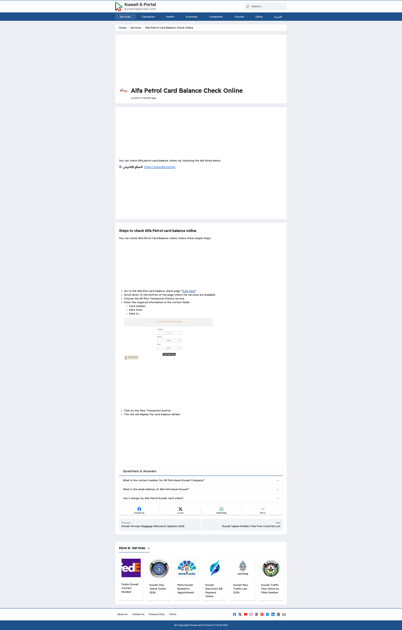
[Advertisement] (201, 60)
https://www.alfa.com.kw (159, 166)
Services (135, 27)
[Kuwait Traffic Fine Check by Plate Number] (271, 578)
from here (188, 291)
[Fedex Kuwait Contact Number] (131, 578)
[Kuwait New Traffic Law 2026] (243, 578)
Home (122, 27)
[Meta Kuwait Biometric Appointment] (187, 578)
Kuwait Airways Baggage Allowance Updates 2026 (153, 526)
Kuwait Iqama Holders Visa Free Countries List (251, 526)
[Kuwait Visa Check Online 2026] (159, 578)
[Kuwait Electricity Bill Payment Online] (215, 578)
